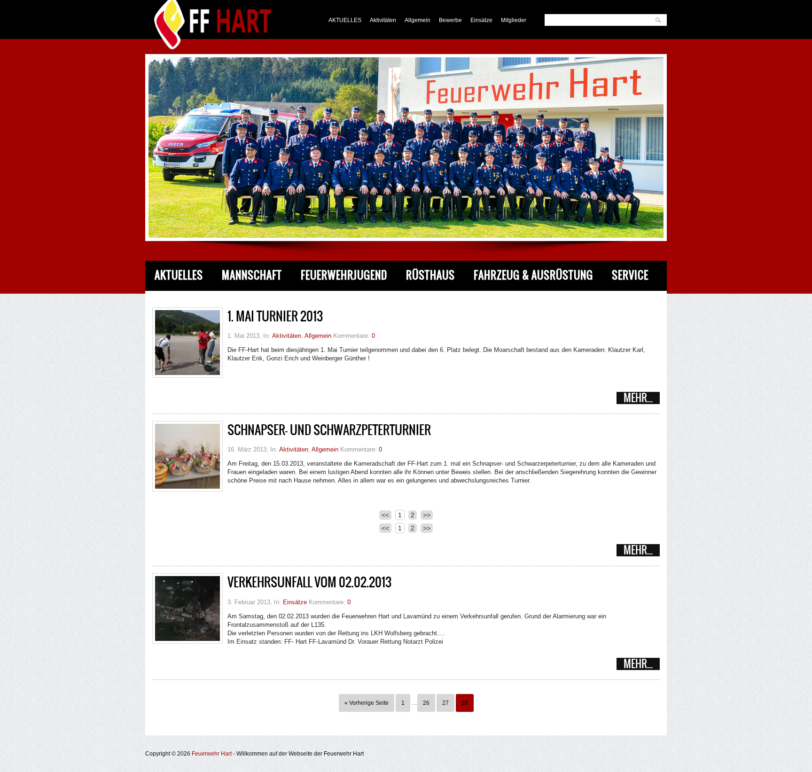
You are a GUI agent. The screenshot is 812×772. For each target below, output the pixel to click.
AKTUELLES (344, 20)
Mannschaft (252, 275)
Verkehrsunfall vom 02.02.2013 (309, 582)
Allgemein (417, 20)
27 (445, 703)
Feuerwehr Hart (212, 753)
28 (464, 703)
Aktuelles (179, 275)
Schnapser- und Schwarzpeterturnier (329, 430)
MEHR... (638, 398)
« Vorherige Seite (366, 703)
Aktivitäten (383, 20)
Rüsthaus (430, 275)
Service (630, 275)
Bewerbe (450, 20)
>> (426, 515)
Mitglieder (513, 20)
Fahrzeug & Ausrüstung (533, 275)
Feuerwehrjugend (344, 275)
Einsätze (481, 20)
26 (426, 703)
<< (385, 515)
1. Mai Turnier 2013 (275, 316)
